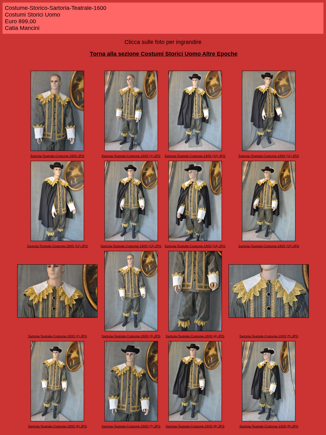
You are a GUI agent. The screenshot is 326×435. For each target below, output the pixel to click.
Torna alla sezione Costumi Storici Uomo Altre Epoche (163, 54)
